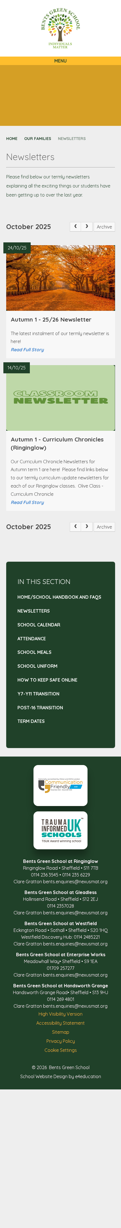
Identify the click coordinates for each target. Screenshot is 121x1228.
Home (11, 138)
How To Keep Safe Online (47, 680)
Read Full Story (27, 349)
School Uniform (37, 666)
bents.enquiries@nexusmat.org (75, 881)
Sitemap (60, 1032)
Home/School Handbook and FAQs (59, 597)
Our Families (37, 138)
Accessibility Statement (60, 1023)
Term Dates (31, 721)
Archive (104, 227)
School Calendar (38, 625)
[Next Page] (86, 227)
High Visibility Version (60, 1014)
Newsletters (72, 138)
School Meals (34, 652)
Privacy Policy (60, 1041)
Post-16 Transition (40, 707)
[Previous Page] (75, 227)
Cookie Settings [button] (60, 1050)
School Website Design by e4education (60, 1076)
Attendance (31, 638)
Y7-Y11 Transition (38, 694)
